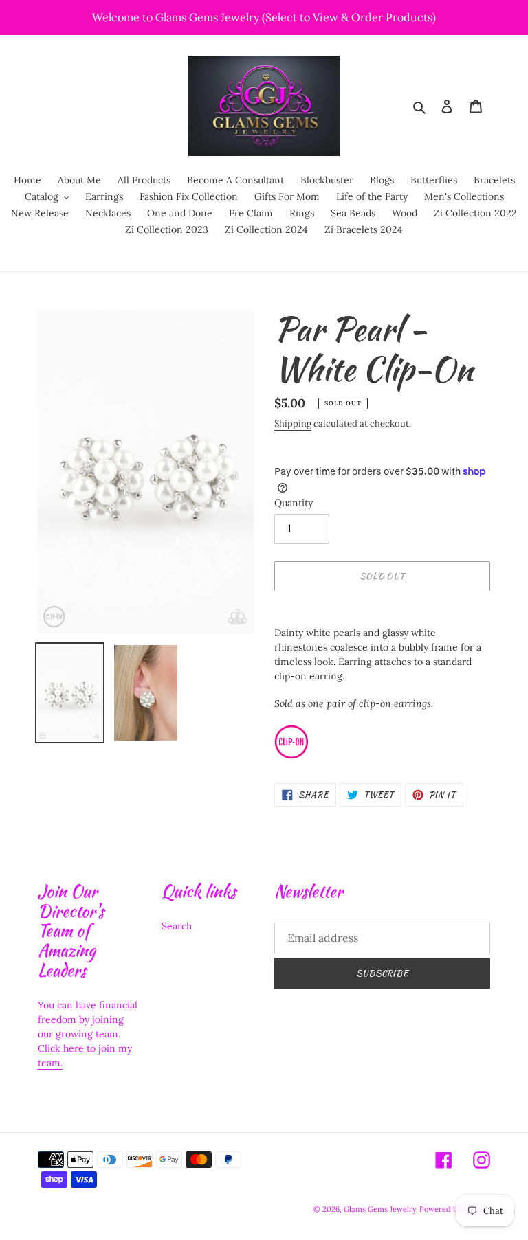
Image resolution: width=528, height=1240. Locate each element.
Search (177, 926)
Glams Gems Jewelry (380, 1209)
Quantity (293, 503)
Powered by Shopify (454, 1209)
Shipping (292, 423)
